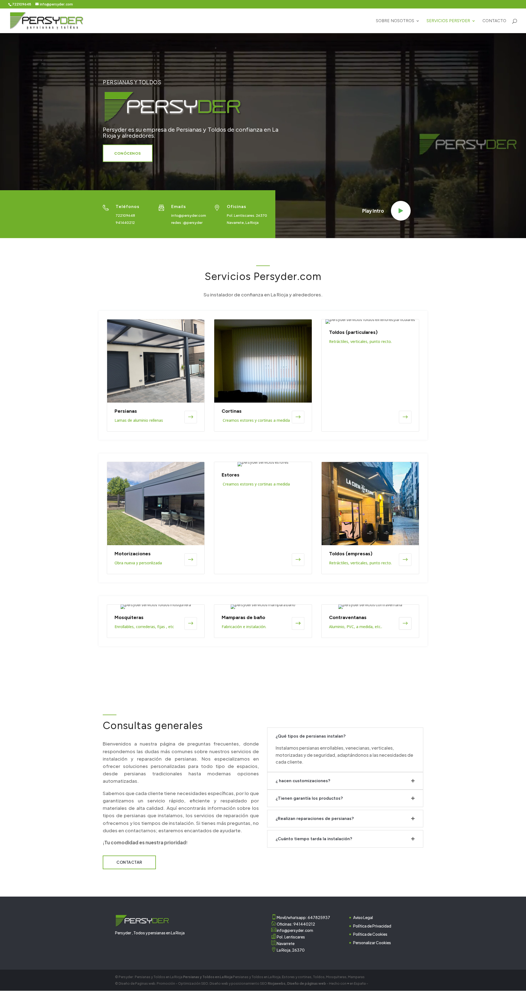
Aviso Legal (363, 917)
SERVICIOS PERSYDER (448, 21)
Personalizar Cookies (372, 942)
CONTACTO (494, 21)
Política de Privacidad (372, 925)
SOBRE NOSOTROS (395, 21)
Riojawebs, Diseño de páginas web (296, 983)
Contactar (129, 862)
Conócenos (127, 153)
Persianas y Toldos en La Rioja (208, 977)
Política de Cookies (370, 934)
